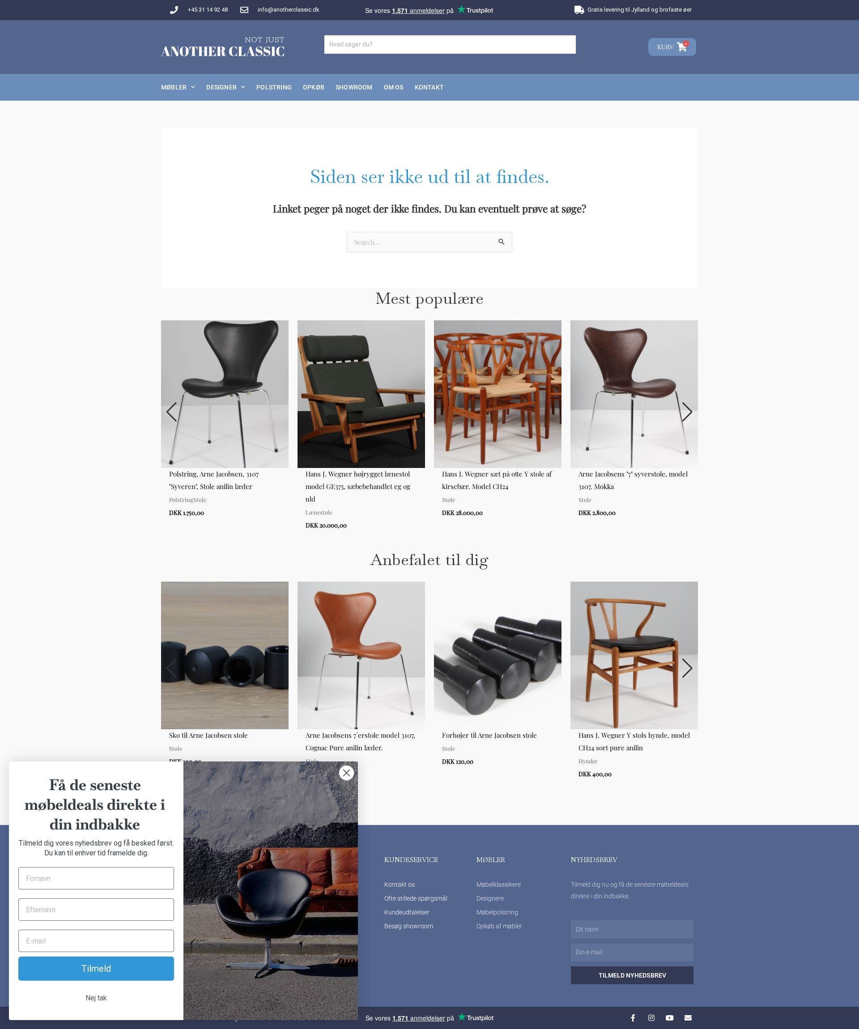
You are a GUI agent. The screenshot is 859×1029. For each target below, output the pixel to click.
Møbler (174, 87)
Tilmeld (96, 968)
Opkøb (313, 87)
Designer (221, 87)
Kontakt (429, 87)
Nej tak (96, 998)
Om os (394, 87)
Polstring (274, 87)
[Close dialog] (346, 773)
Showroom (354, 87)
